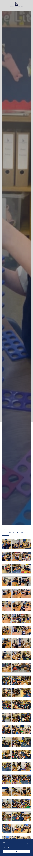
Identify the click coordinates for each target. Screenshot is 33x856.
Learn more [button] (6, 847)
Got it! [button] (16, 851)
